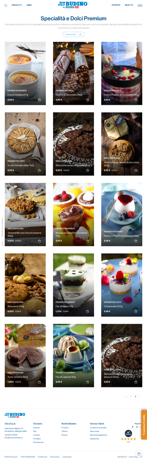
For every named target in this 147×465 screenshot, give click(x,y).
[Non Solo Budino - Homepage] (73, 5)
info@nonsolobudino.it (14, 438)
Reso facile (94, 431)
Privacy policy (55, 457)
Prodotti (17, 5)
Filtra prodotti (71, 34)
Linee (29, 5)
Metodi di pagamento (98, 435)
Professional (38, 442)
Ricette (129, 5)
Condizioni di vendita (98, 428)
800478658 (12, 435)
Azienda (36, 428)
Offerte (116, 5)
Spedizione (94, 439)
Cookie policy (67, 457)
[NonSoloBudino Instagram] (137, 427)
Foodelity (37, 439)
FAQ (35, 431)
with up (122, 457)
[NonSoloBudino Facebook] (133, 427)
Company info (42, 457)
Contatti (36, 435)
